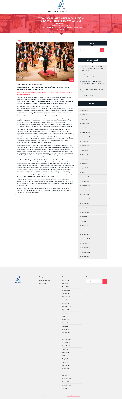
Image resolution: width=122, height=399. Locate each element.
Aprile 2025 (85, 168)
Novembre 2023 (86, 243)
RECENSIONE (42, 283)
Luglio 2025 (85, 154)
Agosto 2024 (85, 203)
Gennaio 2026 (85, 128)
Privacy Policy (59, 12)
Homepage (54, 25)
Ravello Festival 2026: (88, 96)
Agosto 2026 (85, 110)
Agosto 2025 (85, 150)
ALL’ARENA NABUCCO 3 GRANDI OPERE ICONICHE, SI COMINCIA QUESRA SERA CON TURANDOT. (92, 68)
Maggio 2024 (85, 216)
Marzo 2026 (85, 119)
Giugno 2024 (85, 212)
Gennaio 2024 (85, 234)
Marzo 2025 (85, 172)
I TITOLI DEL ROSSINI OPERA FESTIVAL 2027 (92, 90)
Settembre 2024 (86, 199)
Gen (71, 79)
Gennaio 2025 (85, 181)
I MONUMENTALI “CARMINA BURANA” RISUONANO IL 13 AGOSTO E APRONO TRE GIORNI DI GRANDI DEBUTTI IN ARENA (93, 83)
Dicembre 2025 (86, 132)
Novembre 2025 (86, 137)
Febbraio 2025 (85, 177)
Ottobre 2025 (85, 141)
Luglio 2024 (85, 208)
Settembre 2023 (86, 252)
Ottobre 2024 (85, 194)
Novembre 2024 (86, 190)
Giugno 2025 (85, 159)
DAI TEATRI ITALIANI (64, 25)
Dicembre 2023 (86, 239)
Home (50, 12)
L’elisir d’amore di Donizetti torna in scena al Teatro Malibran (92, 76)
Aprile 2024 (85, 221)
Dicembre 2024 (86, 185)
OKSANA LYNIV (37, 84)
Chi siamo (69, 12)
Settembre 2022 (86, 256)
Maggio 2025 (85, 163)
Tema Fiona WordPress (73, 396)
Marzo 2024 (85, 225)
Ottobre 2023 (85, 247)
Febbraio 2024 (85, 230)
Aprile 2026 (85, 114)
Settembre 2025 (86, 145)
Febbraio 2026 (85, 123)
